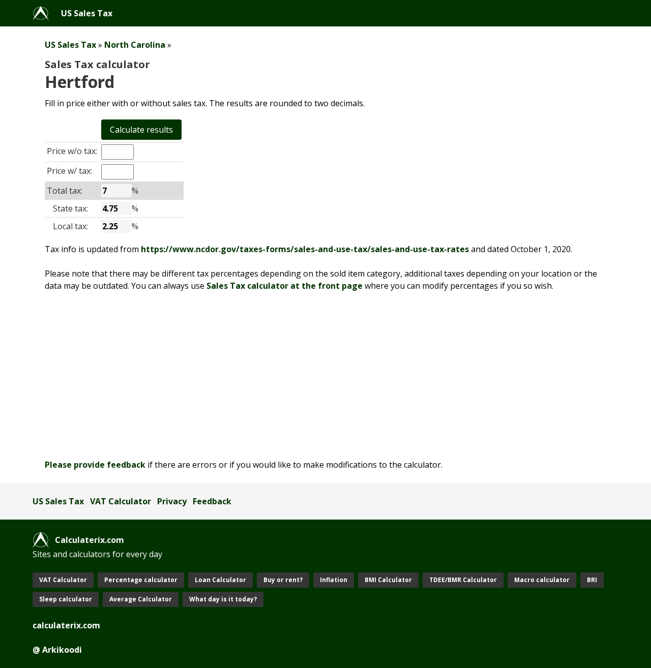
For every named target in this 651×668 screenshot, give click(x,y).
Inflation (333, 579)
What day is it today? (223, 599)
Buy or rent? (283, 579)
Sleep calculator (65, 599)
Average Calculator (140, 599)
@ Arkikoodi (57, 649)
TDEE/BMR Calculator (463, 579)
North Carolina (134, 44)
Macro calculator (542, 579)
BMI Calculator (388, 579)
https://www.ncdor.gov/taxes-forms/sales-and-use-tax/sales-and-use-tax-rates (305, 249)
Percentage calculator (140, 579)
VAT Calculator (120, 501)
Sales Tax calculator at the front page (284, 285)
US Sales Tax (86, 13)
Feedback (212, 501)
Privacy (172, 501)
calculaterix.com (66, 625)
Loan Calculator (220, 579)
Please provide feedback (95, 464)
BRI (592, 579)
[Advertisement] (325, 375)
